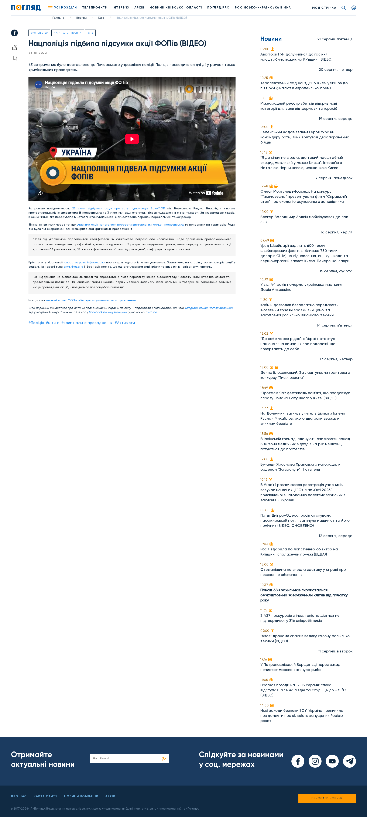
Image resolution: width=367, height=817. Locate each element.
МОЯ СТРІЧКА (324, 8)
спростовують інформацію (84, 262)
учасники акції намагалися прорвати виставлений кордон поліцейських (131, 224)
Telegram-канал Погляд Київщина (209, 308)
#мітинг (52, 322)
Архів (139, 7)
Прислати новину (327, 798)
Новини (81, 17)
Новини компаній (81, 796)
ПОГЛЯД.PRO (218, 7)
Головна (58, 17)
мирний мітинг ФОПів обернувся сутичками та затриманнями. (91, 300)
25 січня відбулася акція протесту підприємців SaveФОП (120, 208)
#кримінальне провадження (87, 322)
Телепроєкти (95, 7)
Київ (101, 17)
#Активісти (125, 322)
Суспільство (39, 33)
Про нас (19, 796)
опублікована (74, 266)
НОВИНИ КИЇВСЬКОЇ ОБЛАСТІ (176, 7)
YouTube (151, 312)
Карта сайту (46, 796)
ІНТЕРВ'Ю (121, 7)
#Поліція (36, 322)
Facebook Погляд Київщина (108, 312)
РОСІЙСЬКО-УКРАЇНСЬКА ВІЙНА (263, 7)
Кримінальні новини (67, 33)
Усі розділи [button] (65, 7)
